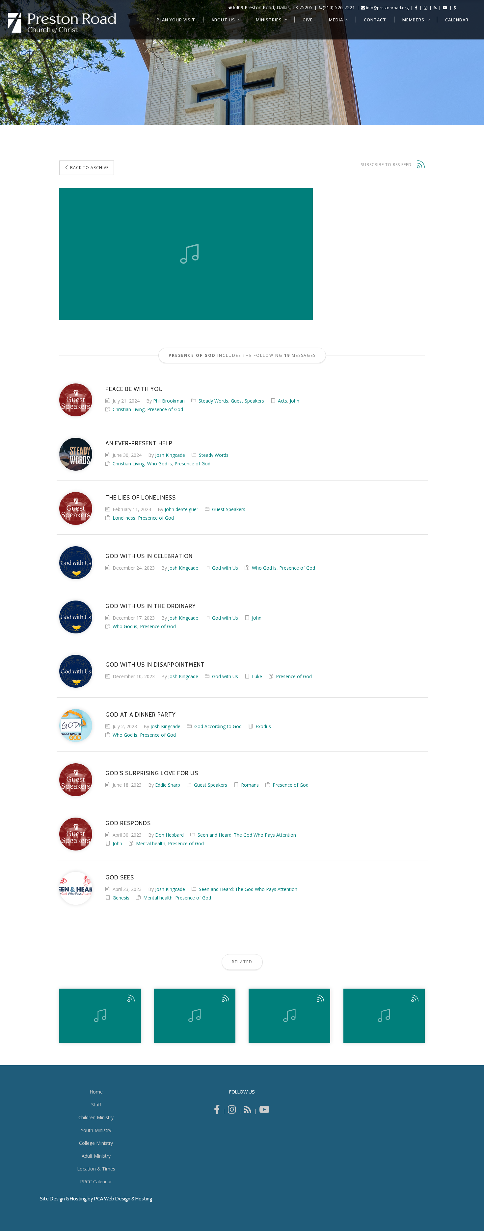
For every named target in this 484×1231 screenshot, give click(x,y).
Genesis (121, 898)
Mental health (150, 843)
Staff (96, 1104)
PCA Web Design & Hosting (123, 1199)
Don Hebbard (169, 835)
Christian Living (129, 409)
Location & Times (96, 1169)
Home (96, 1092)
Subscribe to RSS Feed (386, 164)
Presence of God (165, 409)
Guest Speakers (247, 401)
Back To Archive (89, 167)
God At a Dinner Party (140, 714)
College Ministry (96, 1143)
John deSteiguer (181, 509)
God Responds (128, 823)
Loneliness (124, 518)
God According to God (218, 726)
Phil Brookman (169, 401)
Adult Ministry (96, 1156)
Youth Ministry (96, 1130)
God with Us (225, 568)
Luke (257, 676)
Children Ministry (96, 1117)
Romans (250, 785)
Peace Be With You (134, 389)
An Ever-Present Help (139, 443)
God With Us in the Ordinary (150, 606)
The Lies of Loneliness (140, 497)
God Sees (119, 877)
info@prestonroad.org (387, 8)
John (294, 401)
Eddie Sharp (167, 785)
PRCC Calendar (96, 1181)
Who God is (159, 463)
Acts (282, 401)
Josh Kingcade (170, 455)
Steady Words (213, 401)
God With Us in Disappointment (155, 664)
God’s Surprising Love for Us (151, 773)
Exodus (263, 726)
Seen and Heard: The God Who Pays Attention (247, 835)
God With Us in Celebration (149, 556)
